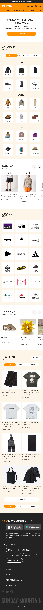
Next (41, 1)
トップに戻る (21, 34)
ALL (9, 365)
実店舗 (8, 574)
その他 (35, 55)
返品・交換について (14, 560)
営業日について (30, 555)
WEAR (21, 365)
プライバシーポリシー (13, 585)
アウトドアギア (23, 55)
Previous (2, 1)
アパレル (11, 55)
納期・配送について (28, 550)
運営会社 (9, 569)
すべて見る (36, 357)
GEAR (33, 365)
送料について (12, 550)
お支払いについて (13, 555)
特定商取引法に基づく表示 (15, 580)
